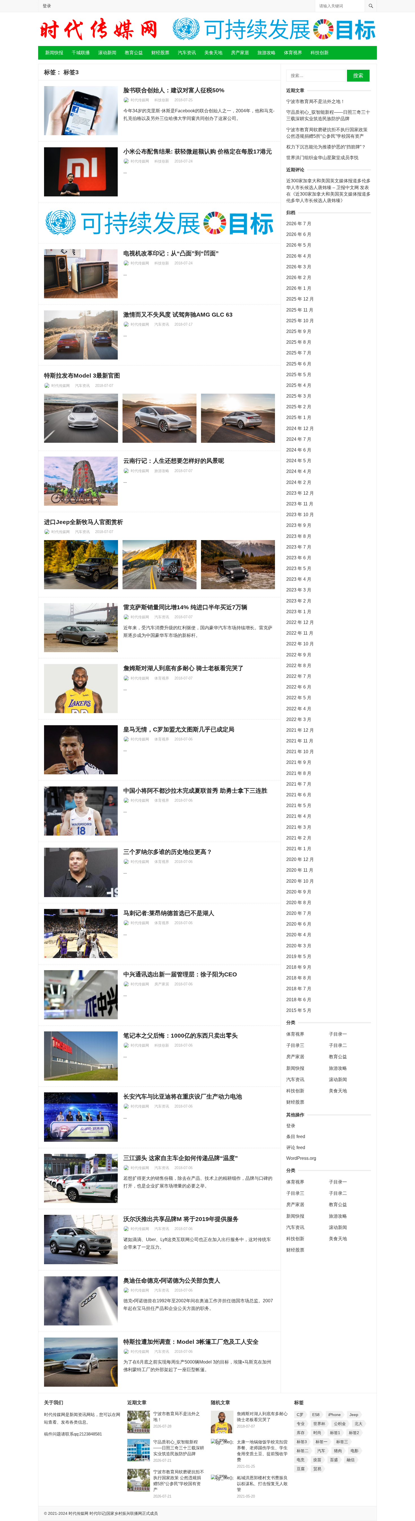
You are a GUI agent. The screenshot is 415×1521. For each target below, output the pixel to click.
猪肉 (338, 1450)
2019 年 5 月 (298, 956)
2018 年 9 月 (298, 967)
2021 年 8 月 (298, 773)
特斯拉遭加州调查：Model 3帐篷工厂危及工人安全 (191, 1341)
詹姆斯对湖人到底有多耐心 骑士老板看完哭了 (183, 668)
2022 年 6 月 (298, 687)
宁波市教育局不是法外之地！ (315, 101)
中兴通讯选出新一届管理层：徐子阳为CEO (180, 974)
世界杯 (319, 1423)
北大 (358, 1423)
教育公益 (134, 52)
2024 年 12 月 (300, 428)
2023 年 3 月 (298, 590)
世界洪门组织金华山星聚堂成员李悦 (322, 157)
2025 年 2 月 (298, 406)
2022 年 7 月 (298, 676)
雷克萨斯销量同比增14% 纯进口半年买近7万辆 (185, 607)
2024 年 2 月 (298, 482)
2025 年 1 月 (298, 417)
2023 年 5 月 (298, 568)
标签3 (302, 1441)
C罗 (300, 1414)
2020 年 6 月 (298, 924)
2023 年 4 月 (298, 579)
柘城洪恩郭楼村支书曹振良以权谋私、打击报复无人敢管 (262, 1483)
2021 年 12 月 (300, 730)
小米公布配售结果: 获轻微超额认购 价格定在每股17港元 (197, 151)
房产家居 (240, 52)
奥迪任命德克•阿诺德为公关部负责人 (171, 1280)
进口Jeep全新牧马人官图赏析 (83, 522)
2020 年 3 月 (298, 945)
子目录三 (295, 1045)
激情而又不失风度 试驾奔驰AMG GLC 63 (178, 314)
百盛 (334, 1460)
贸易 (317, 1469)
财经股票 (160, 52)
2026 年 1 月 (298, 288)
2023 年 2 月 (298, 601)
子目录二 (338, 1045)
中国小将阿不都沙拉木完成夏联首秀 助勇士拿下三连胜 (195, 790)
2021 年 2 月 (298, 838)
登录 (47, 5)
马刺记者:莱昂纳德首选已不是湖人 (168, 913)
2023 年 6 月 (298, 557)
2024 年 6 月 (298, 450)
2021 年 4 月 (298, 816)
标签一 (321, 1441)
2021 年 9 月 (298, 762)
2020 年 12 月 (300, 859)
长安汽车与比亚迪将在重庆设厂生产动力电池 (182, 1096)
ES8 (316, 1414)
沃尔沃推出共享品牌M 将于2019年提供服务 (181, 1219)
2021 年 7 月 (298, 784)
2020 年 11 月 (299, 870)
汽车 (321, 1450)
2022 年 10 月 (300, 643)
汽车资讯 (187, 52)
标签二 (303, 1450)
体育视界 (293, 52)
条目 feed (295, 1136)
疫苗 (317, 1460)
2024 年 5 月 (298, 460)
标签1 (335, 1432)
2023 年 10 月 (300, 514)
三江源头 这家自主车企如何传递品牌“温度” (180, 1158)
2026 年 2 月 (298, 277)
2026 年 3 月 (298, 266)
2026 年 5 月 (298, 245)
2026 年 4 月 (298, 256)
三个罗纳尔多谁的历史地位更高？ (167, 852)
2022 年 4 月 (298, 708)
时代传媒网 (140, 100)
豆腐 (301, 1469)
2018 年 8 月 (298, 978)
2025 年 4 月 (298, 385)
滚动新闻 (107, 52)
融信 (351, 1460)
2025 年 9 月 (298, 331)
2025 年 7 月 (298, 352)
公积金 (340, 1423)
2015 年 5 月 (298, 1010)
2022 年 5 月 (298, 697)
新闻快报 (54, 52)
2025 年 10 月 (300, 320)
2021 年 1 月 (298, 848)
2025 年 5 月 (298, 374)
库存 (301, 1432)
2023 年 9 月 (298, 525)
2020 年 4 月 (298, 934)
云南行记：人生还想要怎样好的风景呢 (173, 460)
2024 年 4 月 (298, 471)
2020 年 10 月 (300, 881)
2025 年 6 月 (298, 363)
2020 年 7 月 (298, 913)
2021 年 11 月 (299, 740)
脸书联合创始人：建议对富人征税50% (173, 90)
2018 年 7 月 (298, 988)
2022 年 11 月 (299, 633)
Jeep (354, 1414)
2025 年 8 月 (298, 342)
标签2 (354, 1432)
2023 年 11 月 (299, 503)
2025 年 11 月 (299, 310)
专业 (301, 1423)
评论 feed (295, 1147)
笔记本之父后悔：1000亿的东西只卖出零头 (180, 1035)
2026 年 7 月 (298, 223)
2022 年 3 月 (298, 719)
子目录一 (338, 1034)
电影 (355, 1450)
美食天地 (213, 52)
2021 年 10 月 (300, 751)
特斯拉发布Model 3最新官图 (82, 375)
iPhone (334, 1414)
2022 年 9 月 (298, 654)
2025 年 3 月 (298, 396)
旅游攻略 (266, 52)
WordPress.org (301, 1158)
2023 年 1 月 (298, 611)
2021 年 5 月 (298, 805)
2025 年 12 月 (300, 299)
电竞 (301, 1460)
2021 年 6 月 (298, 794)
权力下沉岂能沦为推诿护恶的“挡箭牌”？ (326, 146)
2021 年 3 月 (298, 827)
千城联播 (81, 52)
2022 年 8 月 (298, 665)
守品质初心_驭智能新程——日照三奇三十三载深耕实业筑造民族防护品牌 (178, 1447)
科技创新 (320, 52)
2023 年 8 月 (298, 536)
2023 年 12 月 (300, 493)
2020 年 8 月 (298, 902)
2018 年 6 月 (298, 999)
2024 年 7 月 (298, 439)
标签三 (342, 1441)
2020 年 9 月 (298, 891)
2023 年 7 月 (298, 547)
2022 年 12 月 (300, 622)
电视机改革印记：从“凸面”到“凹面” (171, 253)
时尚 (317, 1432)
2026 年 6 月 (298, 234)
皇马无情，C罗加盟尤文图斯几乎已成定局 (178, 729)
